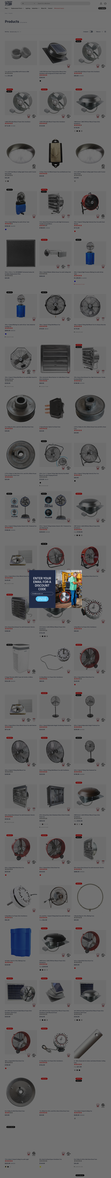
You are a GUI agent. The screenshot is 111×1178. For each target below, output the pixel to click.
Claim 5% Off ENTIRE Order (42, 599)
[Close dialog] (80, 572)
